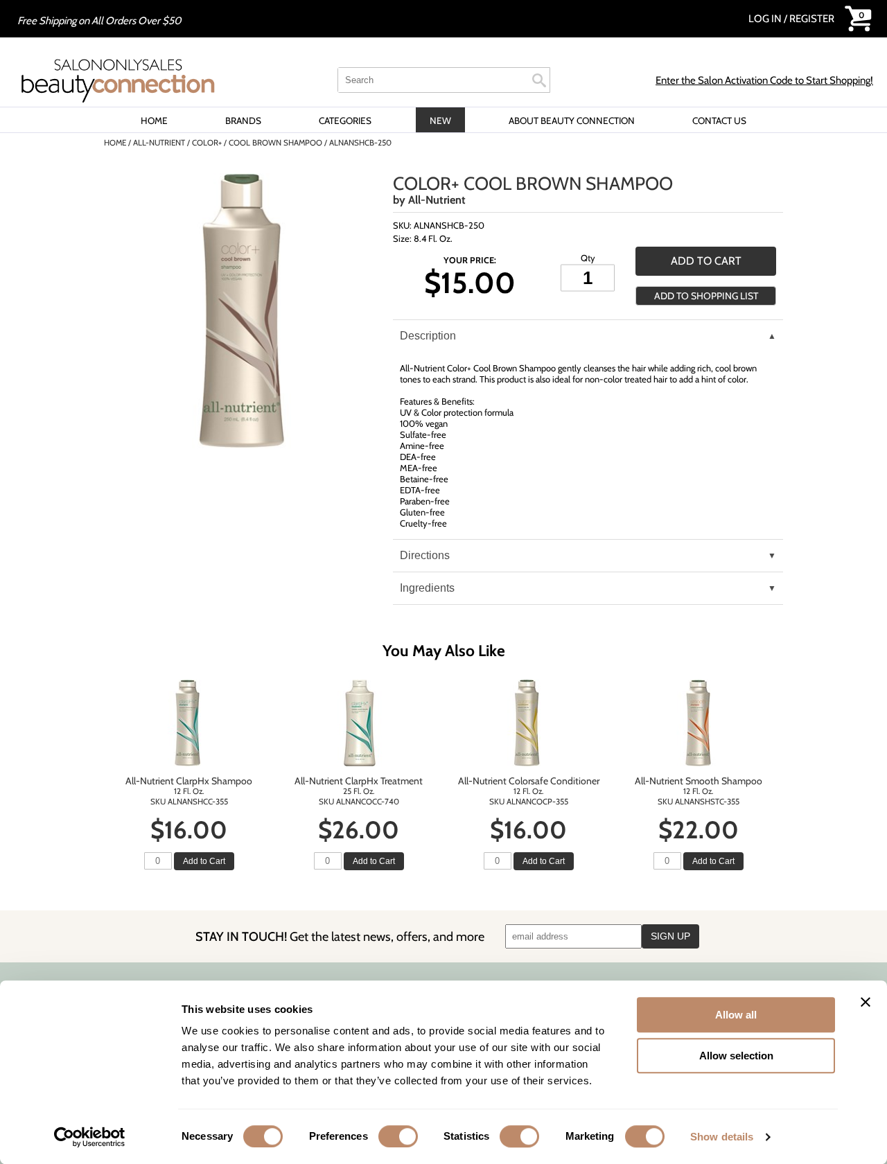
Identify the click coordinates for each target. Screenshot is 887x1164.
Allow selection (736, 1055)
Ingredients (427, 588)
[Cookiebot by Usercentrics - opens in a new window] (89, 1137)
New (440, 120)
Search (539, 80)
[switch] (398, 1136)
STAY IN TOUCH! (339, 936)
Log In (766, 18)
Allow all (736, 1015)
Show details (721, 1137)
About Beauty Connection (572, 120)
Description (428, 336)
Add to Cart (204, 861)
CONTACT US (719, 120)
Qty (588, 257)
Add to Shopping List (706, 296)
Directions (425, 555)
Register (811, 18)
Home (154, 120)
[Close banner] (865, 1002)
